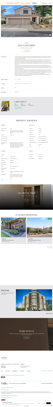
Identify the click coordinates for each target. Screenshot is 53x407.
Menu (50, 3)
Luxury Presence (23, 383)
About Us (22, 3)
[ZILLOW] (51, 370)
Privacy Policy (50, 383)
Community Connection (34, 3)
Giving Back (28, 3)
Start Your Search (9, 3)
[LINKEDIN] (47, 370)
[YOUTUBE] (49, 370)
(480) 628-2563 (44, 3)
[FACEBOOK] (42, 370)
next (6, 35)
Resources (17, 3)
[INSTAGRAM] (44, 370)
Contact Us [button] (26, 337)
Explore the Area (49, 313)
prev (4, 35)
